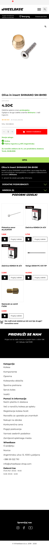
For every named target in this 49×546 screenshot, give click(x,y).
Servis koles (9, 390)
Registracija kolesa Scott (15, 411)
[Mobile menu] (39, 9)
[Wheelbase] (12, 9)
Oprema (7, 376)
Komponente (10, 372)
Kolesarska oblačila (13, 380)
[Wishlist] (4, 2)
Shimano (31, 113)
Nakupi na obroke (12, 420)
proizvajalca (25, 110)
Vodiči (6, 394)
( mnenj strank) (17, 120)
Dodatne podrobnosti (15, 184)
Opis (24, 160)
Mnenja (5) (8, 190)
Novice (6, 450)
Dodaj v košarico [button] (5, 239)
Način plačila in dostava (15, 402)
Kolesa (6, 367)
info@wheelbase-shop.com (17, 464)
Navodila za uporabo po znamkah (20, 415)
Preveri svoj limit (41, 16)
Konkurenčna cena (13, 424)
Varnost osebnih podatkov (16, 433)
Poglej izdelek (16, 239)
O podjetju (8, 446)
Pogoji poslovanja (12, 429)
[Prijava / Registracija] (8, 2)
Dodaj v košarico (33, 132)
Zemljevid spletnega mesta (17, 438)
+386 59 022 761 (11, 459)
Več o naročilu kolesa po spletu (19, 406)
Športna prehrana (12, 385)
